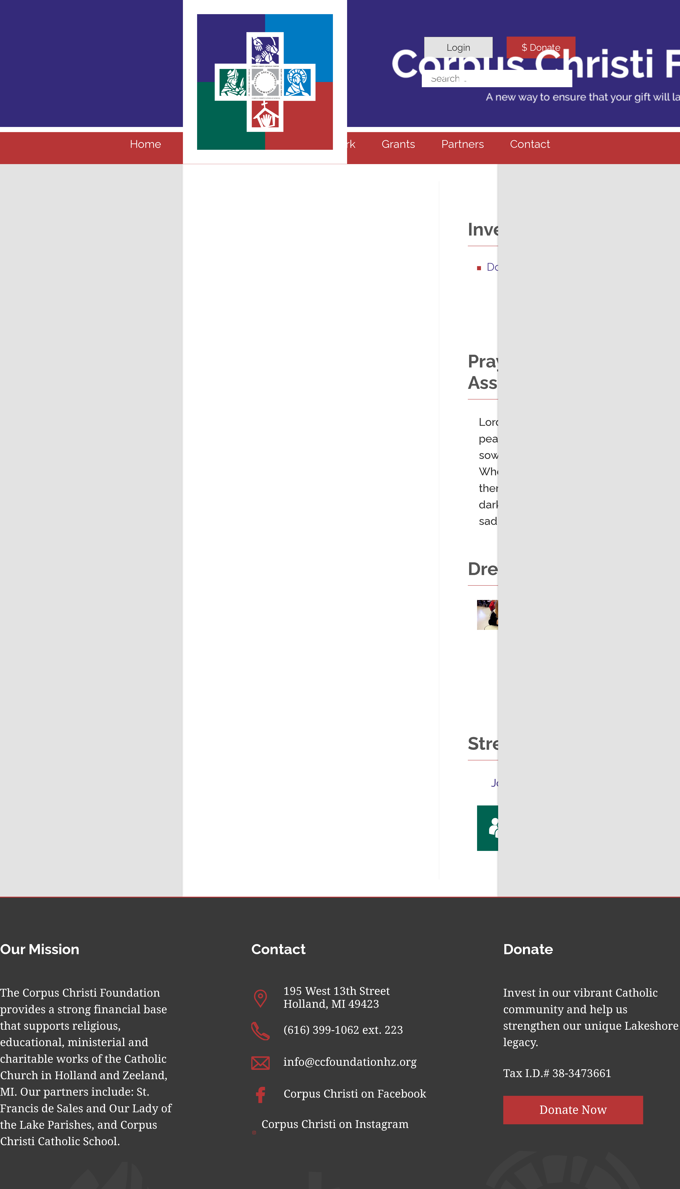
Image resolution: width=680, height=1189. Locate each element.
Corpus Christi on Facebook (355, 1093)
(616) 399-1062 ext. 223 (343, 1029)
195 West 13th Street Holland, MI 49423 (337, 997)
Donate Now (573, 1110)
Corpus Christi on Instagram (335, 1124)
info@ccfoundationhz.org (350, 1061)
